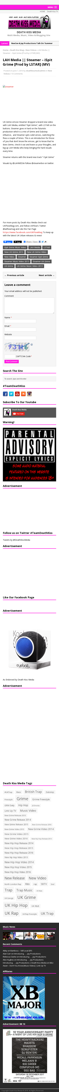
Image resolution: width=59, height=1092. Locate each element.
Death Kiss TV (52, 11)
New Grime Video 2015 (16, 834)
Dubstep (50, 792)
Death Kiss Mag (17, 50)
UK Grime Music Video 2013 (30, 266)
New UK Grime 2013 (13, 252)
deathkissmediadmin (35, 70)
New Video (9, 256)
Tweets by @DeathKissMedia (16, 540)
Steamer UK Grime (41, 261)
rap (35, 884)
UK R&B (35, 906)
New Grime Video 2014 (41, 829)
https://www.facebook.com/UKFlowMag (22, 232)
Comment (9, 295)
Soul (52, 884)
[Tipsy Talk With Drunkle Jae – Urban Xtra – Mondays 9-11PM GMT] (39, 938)
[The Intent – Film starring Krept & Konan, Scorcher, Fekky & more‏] (50, 938)
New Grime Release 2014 (18, 819)
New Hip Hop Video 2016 (18, 872)
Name (7, 317)
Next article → (47, 275)
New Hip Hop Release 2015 (19, 848)
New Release (15, 878)
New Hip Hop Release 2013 (42, 839)
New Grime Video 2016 (16, 838)
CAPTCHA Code (23, 356)
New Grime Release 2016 (41, 824)
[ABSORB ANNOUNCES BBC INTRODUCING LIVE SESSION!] (18, 938)
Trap (8, 890)
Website (8, 334)
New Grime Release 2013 (15, 815)
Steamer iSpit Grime (39, 256)
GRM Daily (9, 805)
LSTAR (47, 247)
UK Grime (8, 266)
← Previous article (14, 275)
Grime (22, 798)
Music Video (28, 811)
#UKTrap (8, 792)
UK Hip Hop (16, 905)
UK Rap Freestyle (29, 914)
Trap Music (24, 890)
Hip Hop (23, 805)
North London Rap (13, 884)
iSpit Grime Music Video (15, 247)
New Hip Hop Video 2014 (19, 862)
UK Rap (11, 913)
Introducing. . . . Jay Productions (27, 953)
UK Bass (39, 891)
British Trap (33, 792)
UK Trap (47, 913)
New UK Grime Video (36, 252)
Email (7, 326)
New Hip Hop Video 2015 (18, 867)
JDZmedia (36, 805)
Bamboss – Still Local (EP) (21, 950)
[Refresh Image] (31, 344)
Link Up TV (10, 810)
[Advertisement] (21, 509)
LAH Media (35, 247)
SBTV (44, 884)
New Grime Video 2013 (14, 829)
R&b (27, 884)
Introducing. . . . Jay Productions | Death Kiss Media (25, 962)
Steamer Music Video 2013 (16, 261)
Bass (18, 792)
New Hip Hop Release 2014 (19, 843)
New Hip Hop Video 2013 (16, 857)
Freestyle (9, 799)
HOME (42, 11)
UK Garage (9, 898)
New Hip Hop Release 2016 (19, 852)
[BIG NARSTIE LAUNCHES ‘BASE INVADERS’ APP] (29, 938)
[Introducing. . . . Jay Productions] (8, 938)
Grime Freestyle (41, 799)
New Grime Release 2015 (16, 824)
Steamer (22, 256)
